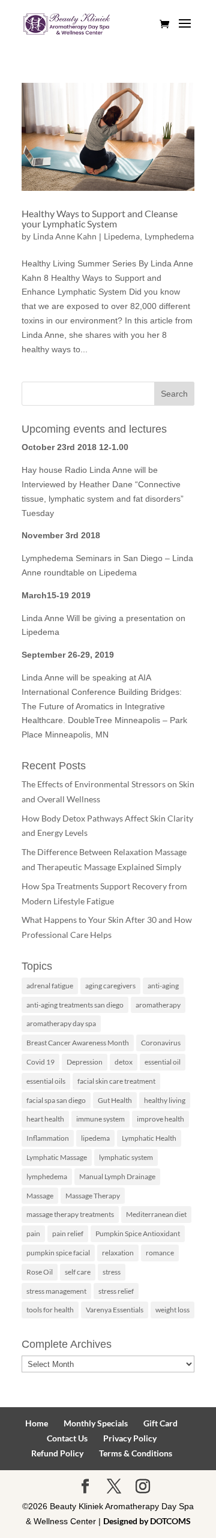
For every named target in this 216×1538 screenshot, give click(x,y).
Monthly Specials (96, 1423)
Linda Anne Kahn (65, 236)
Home (36, 1423)
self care (78, 1271)
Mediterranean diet (156, 1214)
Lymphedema (169, 236)
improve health (160, 1118)
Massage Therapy (92, 1195)
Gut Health (115, 1100)
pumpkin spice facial (58, 1252)
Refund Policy (57, 1453)
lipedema (95, 1138)
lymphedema (46, 1176)
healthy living (164, 1100)
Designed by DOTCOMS (147, 1521)
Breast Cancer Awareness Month (77, 1042)
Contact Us (67, 1438)
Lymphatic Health (149, 1138)
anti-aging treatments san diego (75, 1004)
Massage (39, 1195)
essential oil (163, 1061)
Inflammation (47, 1138)
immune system (100, 1118)
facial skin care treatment (116, 1081)
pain (33, 1233)
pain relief (67, 1233)
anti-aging (163, 985)
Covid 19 (40, 1061)
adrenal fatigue (49, 985)
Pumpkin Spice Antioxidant (137, 1233)
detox (124, 1061)
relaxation (118, 1252)
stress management (56, 1291)
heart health (45, 1118)
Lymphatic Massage (56, 1157)
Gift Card (160, 1423)
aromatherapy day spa (61, 1023)
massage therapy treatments (70, 1214)
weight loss (172, 1309)
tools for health (50, 1309)
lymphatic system (126, 1157)
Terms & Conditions (135, 1453)
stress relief (116, 1291)
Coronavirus (161, 1042)
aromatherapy (158, 1004)
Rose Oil (39, 1271)
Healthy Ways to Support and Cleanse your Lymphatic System (100, 218)
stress (112, 1271)
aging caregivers (110, 985)
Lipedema (122, 236)
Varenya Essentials (114, 1309)
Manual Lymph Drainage (117, 1176)
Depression (85, 1061)
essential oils (45, 1081)
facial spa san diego (56, 1100)
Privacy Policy (130, 1438)
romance (160, 1252)
